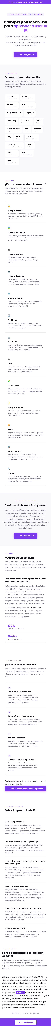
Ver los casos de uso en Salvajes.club (27, 788)
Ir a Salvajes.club (26, 54)
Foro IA (20, 992)
